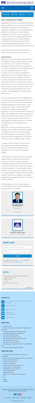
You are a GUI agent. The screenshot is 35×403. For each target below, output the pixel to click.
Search (17, 256)
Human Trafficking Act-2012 (10, 340)
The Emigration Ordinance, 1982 (11, 336)
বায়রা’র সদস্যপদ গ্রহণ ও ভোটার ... (11, 283)
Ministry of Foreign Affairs (10, 360)
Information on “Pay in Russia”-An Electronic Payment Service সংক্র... (16, 276)
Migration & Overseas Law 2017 (11, 342)
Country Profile (7, 326)
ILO (4, 377)
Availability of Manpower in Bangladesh (14, 333)
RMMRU (5, 381)
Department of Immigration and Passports (14, 374)
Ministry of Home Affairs (10, 361)
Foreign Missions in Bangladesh (12, 367)
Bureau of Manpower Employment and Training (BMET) (18, 358)
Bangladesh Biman (8, 372)
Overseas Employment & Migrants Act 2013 (14, 338)
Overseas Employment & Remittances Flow (14, 331)
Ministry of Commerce (9, 363)
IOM (4, 376)
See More (29, 287)
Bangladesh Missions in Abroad (11, 368)
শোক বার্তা (13, 14)
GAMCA (5, 379)
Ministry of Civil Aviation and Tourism (13, 365)
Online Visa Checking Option (10, 335)
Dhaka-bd (21, 401)
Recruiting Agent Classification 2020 (13, 347)
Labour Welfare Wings (9, 370)
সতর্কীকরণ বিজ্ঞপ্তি (8, 279)
